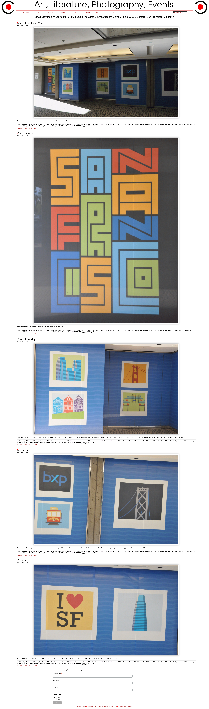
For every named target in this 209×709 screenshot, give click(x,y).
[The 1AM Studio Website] (47, 124)
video (106, 706)
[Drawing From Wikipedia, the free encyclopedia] (27, 124)
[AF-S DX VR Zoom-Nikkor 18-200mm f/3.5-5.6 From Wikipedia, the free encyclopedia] (166, 124)
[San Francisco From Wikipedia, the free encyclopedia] (102, 124)
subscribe (87, 12)
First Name (56, 680)
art (38, 12)
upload (120, 706)
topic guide (90, 706)
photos (63, 12)
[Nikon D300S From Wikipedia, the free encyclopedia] (129, 124)
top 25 (96, 706)
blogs (115, 706)
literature (50, 12)
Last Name (56, 687)
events (75, 12)
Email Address (57, 674)
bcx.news (26, 12)
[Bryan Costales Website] (73, 126)
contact (84, 706)
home (79, 706)
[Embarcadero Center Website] (88, 124)
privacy (130, 706)
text (59, 699)
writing (111, 706)
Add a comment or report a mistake (27, 128)
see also (111, 12)
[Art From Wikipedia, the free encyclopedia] (70, 124)
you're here (99, 12)
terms (124, 706)
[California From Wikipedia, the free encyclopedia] (111, 124)
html (59, 697)
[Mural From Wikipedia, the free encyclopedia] (34, 124)
